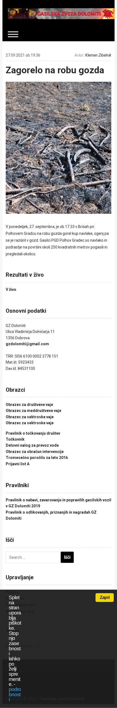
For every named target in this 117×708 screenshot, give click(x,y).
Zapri (104, 597)
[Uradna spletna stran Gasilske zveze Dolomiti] (61, 13)
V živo (11, 289)
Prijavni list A (17, 464)
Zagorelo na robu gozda (55, 70)
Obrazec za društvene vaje (29, 404)
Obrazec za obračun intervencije (35, 451)
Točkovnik (15, 439)
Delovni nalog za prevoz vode (32, 445)
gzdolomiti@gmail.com (27, 344)
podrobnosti (15, 694)
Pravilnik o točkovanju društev (33, 433)
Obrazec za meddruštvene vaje (33, 410)
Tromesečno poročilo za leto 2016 (37, 457)
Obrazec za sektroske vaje (30, 417)
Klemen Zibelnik (98, 55)
